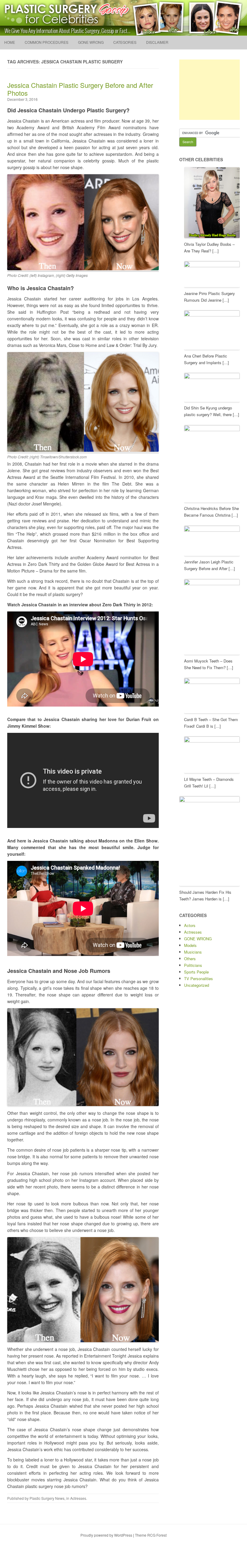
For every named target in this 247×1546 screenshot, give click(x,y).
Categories (124, 42)
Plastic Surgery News (47, 1498)
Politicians (193, 965)
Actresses (78, 1498)
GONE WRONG (91, 42)
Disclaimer (157, 42)
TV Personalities (198, 978)
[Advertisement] (213, 89)
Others (190, 958)
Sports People (196, 972)
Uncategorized (196, 985)
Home (9, 42)
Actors (189, 925)
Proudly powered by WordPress (106, 1535)
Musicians (193, 952)
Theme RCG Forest (151, 1535)
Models (190, 945)
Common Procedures (46, 42)
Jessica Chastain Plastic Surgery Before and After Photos (80, 89)
